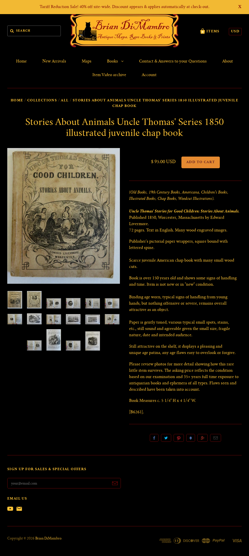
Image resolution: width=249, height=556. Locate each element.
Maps (86, 61)
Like (154, 438)
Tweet (166, 438)
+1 (202, 438)
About (227, 61)
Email (215, 438)
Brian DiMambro (48, 538)
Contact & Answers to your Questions (173, 61)
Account (149, 75)
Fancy (190, 438)
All (65, 100)
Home (21, 61)
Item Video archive (109, 75)
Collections (42, 100)
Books (113, 61)
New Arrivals (54, 61)
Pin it (179, 438)
